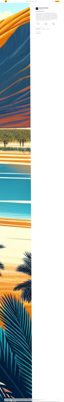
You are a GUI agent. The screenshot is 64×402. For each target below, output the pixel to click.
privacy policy (42, 399)
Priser (30, 1)
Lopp (33, 1)
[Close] (58, 400)
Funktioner (27, 1)
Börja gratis (57, 1)
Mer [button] (35, 1)
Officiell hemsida (38, 33)
